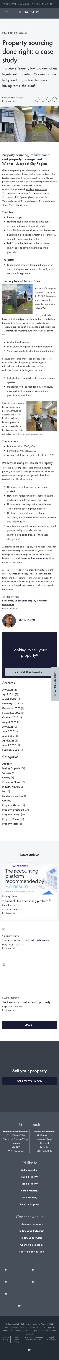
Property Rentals (11, 819)
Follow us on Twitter (31, 1237)
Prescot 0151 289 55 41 (43, 3)
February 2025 (10, 749)
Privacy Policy (6, 1338)
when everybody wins (22, 573)
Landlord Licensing (12, 796)
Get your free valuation (29, 671)
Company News (11, 782)
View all (29, 1025)
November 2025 (11, 713)
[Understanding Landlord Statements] (3, 930)
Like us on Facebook (31, 1224)
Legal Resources (51, 1338)
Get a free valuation (55, 683)
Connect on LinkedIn (31, 1244)
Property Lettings (11, 814)
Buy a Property (29, 1176)
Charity (6, 777)
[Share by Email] (54, 99)
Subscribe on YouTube (31, 1251)
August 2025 (9, 722)
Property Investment (13, 809)
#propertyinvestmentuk (39, 193)
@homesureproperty (11, 170)
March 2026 (9, 699)
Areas (5, 763)
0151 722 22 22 (16, 1150)
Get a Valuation (29, 1170)
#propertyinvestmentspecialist (33, 197)
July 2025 (7, 726)
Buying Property (11, 768)
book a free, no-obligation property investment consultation (24, 602)
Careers (6, 773)
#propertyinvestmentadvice (15, 193)
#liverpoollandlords (11, 200)
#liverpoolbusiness (29, 200)
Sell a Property (29, 1183)
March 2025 (9, 745)
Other (5, 800)
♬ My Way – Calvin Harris (15, 204)
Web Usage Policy (16, 1339)
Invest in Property (29, 1204)
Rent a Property (29, 1190)
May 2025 (8, 736)
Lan (4, 791)
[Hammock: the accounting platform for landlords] (29, 877)
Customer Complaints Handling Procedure (34, 1338)
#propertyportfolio (10, 197)
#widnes (30, 189)
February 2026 (10, 703)
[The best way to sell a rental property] (29, 979)
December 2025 (11, 708)
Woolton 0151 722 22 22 (16, 3)
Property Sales (10, 823)
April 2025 (8, 740)
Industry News (10, 786)
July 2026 (7, 689)
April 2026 (8, 694)
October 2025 (10, 717)
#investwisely (41, 189)
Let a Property (29, 1197)
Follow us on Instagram (31, 1230)
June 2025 (8, 731)
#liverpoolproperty (47, 200)
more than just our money (37, 558)
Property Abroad (11, 805)
